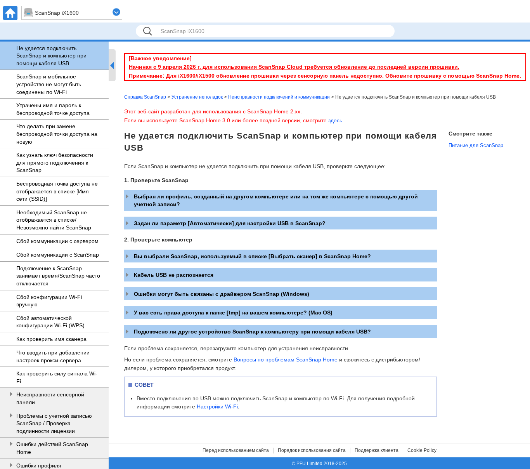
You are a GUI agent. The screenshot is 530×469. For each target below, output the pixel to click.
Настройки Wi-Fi (217, 406)
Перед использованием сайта (236, 450)
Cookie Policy (421, 450)
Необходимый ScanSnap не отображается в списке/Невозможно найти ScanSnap (53, 220)
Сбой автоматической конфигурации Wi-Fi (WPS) (50, 322)
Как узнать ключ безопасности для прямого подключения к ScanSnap (54, 162)
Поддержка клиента (376, 450)
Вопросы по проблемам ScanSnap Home (286, 359)
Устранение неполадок (197, 97)
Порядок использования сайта (312, 450)
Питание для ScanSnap (476, 145)
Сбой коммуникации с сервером (57, 241)
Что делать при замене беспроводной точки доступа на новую (56, 133)
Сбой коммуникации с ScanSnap (57, 255)
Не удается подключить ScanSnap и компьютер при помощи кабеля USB (51, 55)
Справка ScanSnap (145, 97)
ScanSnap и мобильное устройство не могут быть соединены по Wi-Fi (48, 84)
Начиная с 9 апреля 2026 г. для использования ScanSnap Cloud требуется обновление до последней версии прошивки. (294, 67)
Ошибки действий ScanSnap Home (52, 448)
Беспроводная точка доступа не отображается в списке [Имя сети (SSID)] (57, 191)
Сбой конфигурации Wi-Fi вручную (49, 301)
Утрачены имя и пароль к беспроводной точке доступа (53, 109)
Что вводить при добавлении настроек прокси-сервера (53, 356)
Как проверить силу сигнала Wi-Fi (56, 377)
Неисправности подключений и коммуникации (279, 97)
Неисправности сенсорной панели (50, 398)
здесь (335, 120)
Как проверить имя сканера (51, 339)
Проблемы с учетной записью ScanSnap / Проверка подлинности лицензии (54, 423)
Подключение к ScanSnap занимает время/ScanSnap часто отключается (58, 276)
